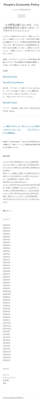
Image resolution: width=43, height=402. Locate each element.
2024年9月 (6, 231)
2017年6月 (6, 340)
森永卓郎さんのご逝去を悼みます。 (15, 182)
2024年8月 (6, 234)
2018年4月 (6, 311)
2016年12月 (7, 351)
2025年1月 (6, 228)
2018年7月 (6, 303)
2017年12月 (7, 323)
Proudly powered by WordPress (13, 398)
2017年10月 (7, 328)
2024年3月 (6, 239)
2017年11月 (7, 326)
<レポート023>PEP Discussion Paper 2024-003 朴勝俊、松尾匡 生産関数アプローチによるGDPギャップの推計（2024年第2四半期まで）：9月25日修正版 (21, 187)
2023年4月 (6, 254)
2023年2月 (6, 257)
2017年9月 (6, 331)
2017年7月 (6, 337)
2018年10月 (7, 294)
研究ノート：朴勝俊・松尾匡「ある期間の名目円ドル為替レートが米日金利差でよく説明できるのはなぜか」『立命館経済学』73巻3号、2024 (21, 176)
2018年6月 (6, 305)
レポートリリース (9, 377)
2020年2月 (6, 277)
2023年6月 (6, 248)
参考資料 (15, 108)
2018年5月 (6, 308)
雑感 (20, 108)
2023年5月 (6, 251)
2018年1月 (6, 320)
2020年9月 (6, 271)
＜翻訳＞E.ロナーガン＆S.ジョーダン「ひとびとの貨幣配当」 (12, 129)
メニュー (21, 15)
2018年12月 (7, 291)
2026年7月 (6, 225)
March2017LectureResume (13, 82)
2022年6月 (6, 262)
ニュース (6, 374)
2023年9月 (6, 245)
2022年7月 (6, 259)
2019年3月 (6, 285)
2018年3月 (6, 314)
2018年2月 (6, 317)
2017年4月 (6, 346)
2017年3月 (6, 349)
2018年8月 (6, 300)
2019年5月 (6, 282)
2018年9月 (6, 297)
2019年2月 (6, 288)
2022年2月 (6, 265)
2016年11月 (7, 354)
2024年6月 (6, 236)
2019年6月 (6, 280)
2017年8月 (6, 334)
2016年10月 (7, 357)
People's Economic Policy (21, 4)
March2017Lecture (10, 77)
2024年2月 (6, 242)
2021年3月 (6, 268)
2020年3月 (6, 274)
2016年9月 (6, 360)
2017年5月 (6, 343)
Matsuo (11, 111)
